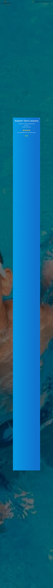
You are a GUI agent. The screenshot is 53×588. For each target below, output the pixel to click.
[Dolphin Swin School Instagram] (27, 136)
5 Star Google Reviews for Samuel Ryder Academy (26, 132)
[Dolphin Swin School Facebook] (25, 136)
